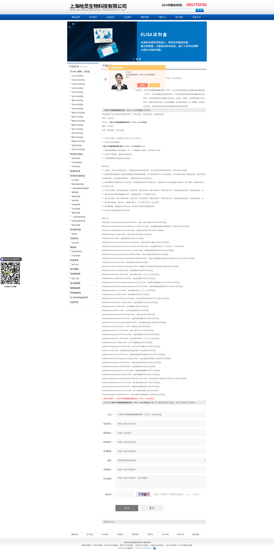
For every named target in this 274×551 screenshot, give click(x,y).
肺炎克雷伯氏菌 (78, 184)
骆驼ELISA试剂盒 (78, 113)
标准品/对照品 (76, 154)
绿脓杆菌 (75, 200)
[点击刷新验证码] (143, 494)
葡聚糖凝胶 (75, 288)
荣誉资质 (145, 17)
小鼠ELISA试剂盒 (78, 84)
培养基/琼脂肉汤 (77, 176)
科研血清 (74, 260)
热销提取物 (75, 274)
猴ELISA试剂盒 (77, 117)
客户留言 (179, 17)
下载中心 (162, 17)
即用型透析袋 (77, 252)
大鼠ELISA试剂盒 (78, 80)
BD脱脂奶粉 (75, 293)
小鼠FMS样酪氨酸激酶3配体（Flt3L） (130, 399)
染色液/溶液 (75, 229)
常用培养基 (76, 205)
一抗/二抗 (74, 278)
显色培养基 (76, 213)
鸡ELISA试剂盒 (77, 133)
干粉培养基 (76, 209)
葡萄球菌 (75, 192)
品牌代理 (74, 302)
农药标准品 (76, 158)
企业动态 (110, 17)
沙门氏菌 (75, 180)
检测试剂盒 (75, 171)
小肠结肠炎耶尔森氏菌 (80, 188)
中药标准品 (76, 166)
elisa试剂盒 (149, 399)
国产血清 (75, 265)
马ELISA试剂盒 (77, 109)
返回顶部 (195, 534)
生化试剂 (75, 243)
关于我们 (93, 17)
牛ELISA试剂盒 (77, 92)
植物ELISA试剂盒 (78, 141)
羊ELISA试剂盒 (77, 105)
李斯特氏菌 (76, 196)
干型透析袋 (76, 256)
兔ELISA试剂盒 (77, 129)
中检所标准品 (77, 162)
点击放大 (119, 90)
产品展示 (128, 17)
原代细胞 (74, 269)
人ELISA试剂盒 (77, 76)
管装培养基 (76, 225)
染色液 (74, 234)
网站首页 (76, 17)
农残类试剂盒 (77, 145)
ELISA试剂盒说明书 (79, 297)
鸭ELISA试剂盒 (77, 137)
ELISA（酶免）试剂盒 (80, 71)
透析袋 (73, 247)
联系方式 (197, 17)
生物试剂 (74, 238)
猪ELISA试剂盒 (77, 125)
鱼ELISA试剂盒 (77, 96)
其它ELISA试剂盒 (78, 149)
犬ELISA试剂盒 (77, 88)
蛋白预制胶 (75, 283)
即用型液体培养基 (78, 221)
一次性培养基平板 (78, 217)
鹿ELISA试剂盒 (77, 100)
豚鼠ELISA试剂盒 (78, 121)
